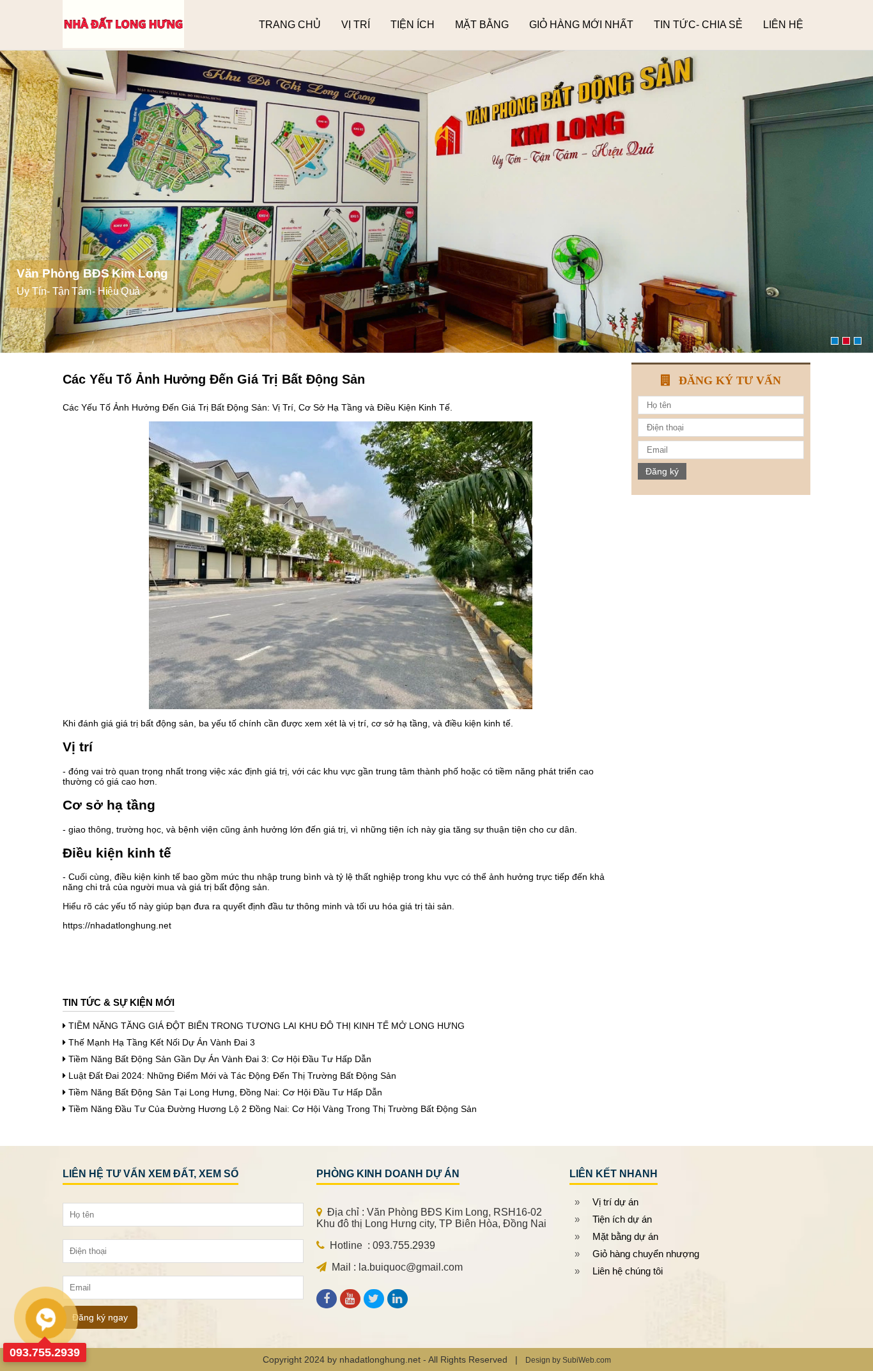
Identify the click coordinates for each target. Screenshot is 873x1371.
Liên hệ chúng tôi (627, 1270)
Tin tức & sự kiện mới (118, 1002)
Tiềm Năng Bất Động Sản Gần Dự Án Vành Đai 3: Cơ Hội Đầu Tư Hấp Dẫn (219, 1059)
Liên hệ (783, 24)
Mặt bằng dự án (625, 1236)
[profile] (326, 1298)
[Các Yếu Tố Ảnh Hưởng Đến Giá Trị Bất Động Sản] (350, 1298)
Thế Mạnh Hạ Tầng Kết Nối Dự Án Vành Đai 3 (161, 1042)
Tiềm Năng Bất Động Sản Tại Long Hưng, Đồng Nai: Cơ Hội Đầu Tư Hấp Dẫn (225, 1092)
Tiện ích (412, 24)
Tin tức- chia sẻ (698, 24)
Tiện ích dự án (622, 1219)
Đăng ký (662, 471)
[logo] (123, 45)
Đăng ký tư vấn (730, 380)
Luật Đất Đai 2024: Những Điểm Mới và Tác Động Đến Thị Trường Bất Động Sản (232, 1075)
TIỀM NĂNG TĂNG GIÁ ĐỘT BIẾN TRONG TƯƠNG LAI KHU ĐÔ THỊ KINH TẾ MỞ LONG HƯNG (266, 1026)
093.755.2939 (45, 1352)
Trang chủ (290, 24)
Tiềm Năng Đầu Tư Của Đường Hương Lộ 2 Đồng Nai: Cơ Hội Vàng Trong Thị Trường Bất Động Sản (272, 1109)
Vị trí (355, 24)
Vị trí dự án (615, 1201)
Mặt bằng (482, 24)
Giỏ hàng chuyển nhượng (645, 1253)
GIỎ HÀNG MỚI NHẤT (581, 24)
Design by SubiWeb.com (568, 1360)
